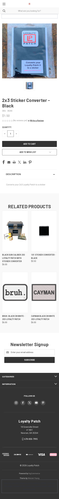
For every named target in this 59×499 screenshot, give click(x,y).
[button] (36, 121)
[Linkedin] (24, 162)
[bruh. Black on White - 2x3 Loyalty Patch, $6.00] (15, 292)
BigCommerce (34, 474)
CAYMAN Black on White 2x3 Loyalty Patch (43, 318)
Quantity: (7, 127)
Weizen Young (33, 478)
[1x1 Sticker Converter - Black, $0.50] (44, 231)
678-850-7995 (31, 439)
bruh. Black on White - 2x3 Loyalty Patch (13, 318)
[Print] (14, 162)
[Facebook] (3, 162)
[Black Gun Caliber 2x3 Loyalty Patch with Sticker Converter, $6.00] (15, 231)
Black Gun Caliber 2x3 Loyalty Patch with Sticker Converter (13, 258)
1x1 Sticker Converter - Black (43, 256)
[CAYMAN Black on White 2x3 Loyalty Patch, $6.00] (44, 292)
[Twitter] (19, 162)
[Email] (8, 162)
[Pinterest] (30, 162)
